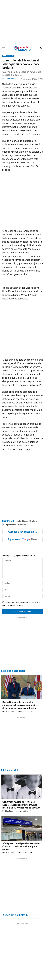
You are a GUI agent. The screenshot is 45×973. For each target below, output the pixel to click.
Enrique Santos (9, 524)
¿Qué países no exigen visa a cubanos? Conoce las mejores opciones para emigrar (21, 846)
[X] (23, 546)
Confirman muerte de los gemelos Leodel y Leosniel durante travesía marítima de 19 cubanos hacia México (21, 804)
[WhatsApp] (17, 546)
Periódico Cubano (9, 79)
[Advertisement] (22, 22)
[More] (40, 546)
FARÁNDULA (8, 56)
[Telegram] (34, 546)
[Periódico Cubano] (22, 48)
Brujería (33, 521)
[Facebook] (12, 546)
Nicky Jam (22, 524)
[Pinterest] (29, 546)
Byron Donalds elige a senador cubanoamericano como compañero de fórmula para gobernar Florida (20, 705)
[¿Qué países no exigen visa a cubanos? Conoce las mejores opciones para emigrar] (21, 828)
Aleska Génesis (22, 521)
